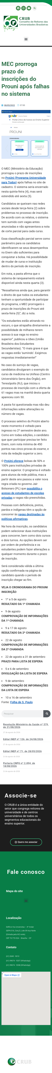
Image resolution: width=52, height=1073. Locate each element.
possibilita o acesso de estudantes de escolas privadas (22, 493)
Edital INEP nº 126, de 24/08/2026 (23, 739)
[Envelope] (29, 8)
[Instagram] (23, 8)
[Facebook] (18, 8)
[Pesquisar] (47, 713)
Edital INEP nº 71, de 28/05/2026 (22, 751)
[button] (34, 8)
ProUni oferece (13, 461)
